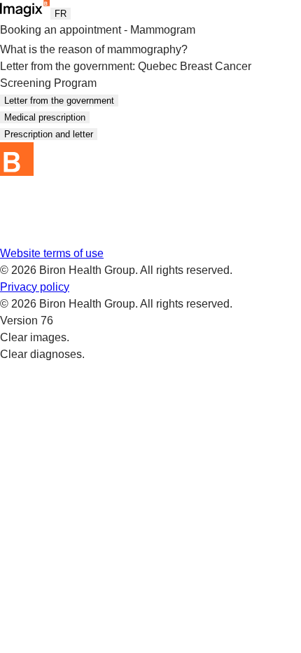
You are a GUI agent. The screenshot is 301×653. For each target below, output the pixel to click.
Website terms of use (52, 253)
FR (60, 13)
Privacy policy (34, 287)
